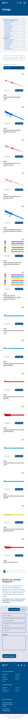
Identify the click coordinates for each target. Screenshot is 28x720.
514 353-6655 (5, 709)
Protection (17, 676)
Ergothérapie (5, 679)
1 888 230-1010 (6, 711)
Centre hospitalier (14, 609)
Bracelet (4, 676)
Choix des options (19, 90)
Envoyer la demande (9, 656)
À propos (14, 717)
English (9, 717)
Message (4, 634)
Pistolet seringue (5, 691)
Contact (18, 717)
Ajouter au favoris (23, 74)
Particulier (22, 609)
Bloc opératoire (5, 674)
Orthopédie (17, 674)
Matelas (4, 681)
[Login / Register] (24, 665)
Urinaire (16, 679)
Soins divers (17, 677)
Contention (4, 677)
